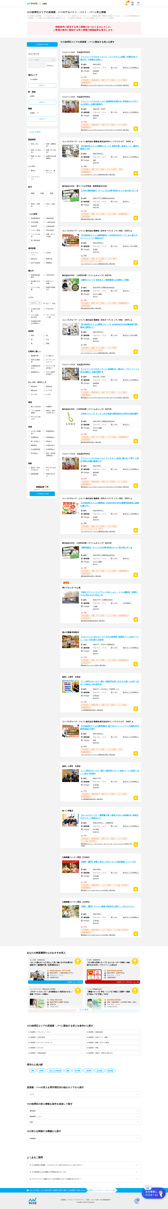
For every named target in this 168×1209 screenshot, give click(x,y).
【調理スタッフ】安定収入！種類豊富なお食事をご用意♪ (105, 280)
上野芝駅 (88, 1071)
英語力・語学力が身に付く (50, 412)
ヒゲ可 (48, 394)
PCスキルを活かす (51, 469)
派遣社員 (49, 259)
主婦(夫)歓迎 (50, 226)
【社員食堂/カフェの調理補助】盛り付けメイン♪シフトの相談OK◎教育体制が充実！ (109, 727)
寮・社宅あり (35, 441)
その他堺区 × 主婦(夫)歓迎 (37, 1053)
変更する (42, 85)
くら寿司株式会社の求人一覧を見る (92, 710)
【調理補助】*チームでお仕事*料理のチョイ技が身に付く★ (106, 548)
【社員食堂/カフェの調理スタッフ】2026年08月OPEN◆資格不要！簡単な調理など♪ (109, 325)
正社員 (48, 253)
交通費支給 (34, 437)
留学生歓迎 (50, 230)
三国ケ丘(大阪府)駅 (55, 1071)
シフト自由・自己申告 (35, 316)
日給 (42, 193)
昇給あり (49, 441)
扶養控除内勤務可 (35, 276)
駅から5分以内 (36, 406)
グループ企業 (95, 1199)
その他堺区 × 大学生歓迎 (36, 1037)
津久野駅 (77, 1071)
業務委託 (49, 263)
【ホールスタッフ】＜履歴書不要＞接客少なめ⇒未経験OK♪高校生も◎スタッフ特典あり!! (109, 816)
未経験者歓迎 (35, 218)
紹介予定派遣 (35, 263)
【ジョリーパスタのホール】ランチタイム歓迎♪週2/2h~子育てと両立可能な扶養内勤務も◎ (109, 459)
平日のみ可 (50, 309)
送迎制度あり (50, 437)
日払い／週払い (50, 205)
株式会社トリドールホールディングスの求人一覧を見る (98, 890)
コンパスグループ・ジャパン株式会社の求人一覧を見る (98, 174)
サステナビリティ (80, 1199)
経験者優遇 (34, 474)
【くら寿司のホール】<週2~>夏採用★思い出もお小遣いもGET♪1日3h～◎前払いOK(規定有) (109, 682)
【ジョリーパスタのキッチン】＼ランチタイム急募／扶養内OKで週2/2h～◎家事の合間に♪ (108, 58)
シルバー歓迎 (35, 230)
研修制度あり (50, 431)
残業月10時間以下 (50, 288)
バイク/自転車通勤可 (35, 412)
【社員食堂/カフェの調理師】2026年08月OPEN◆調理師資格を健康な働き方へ (109, 504)
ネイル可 (34, 394)
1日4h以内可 (50, 275)
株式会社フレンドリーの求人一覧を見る (93, 665)
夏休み (33, 170)
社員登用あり (50, 449)
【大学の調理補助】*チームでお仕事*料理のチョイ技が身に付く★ (109, 191)
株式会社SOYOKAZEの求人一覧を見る (93, 621)
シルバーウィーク (35, 178)
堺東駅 (41, 1071)
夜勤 (47, 343)
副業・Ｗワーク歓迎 (50, 235)
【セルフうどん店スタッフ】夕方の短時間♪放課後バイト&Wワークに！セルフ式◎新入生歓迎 (109, 638)
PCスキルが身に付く (35, 418)
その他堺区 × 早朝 (92, 1048)
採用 (88, 1199)
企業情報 (63, 1199)
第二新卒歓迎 (35, 240)
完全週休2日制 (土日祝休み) (36, 322)
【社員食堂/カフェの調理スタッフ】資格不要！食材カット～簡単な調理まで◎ (109, 147)
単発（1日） (35, 144)
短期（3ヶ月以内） (51, 151)
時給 (33, 193)
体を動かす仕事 (35, 282)
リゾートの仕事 (35, 288)
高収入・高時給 (35, 205)
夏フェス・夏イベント (50, 172)
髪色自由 (34, 386)
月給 (51, 193)
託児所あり (34, 453)
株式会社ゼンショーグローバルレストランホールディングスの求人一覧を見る (105, 85)
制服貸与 (34, 445)
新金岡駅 (110, 1071)
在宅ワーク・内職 (50, 282)
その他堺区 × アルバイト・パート (39, 1032)
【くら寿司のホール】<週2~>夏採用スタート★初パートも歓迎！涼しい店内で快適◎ (109, 772)
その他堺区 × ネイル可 (35, 1048)
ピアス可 (49, 390)
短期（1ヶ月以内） (36, 151)
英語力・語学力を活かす (35, 469)
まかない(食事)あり (36, 432)
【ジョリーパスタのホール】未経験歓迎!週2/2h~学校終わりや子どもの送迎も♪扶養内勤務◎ (109, 102)
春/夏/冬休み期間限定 (51, 157)
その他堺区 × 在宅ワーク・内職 (96, 1037)
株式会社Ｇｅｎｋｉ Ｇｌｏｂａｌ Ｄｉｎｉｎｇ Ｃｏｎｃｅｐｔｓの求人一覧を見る (106, 844)
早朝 (32, 335)
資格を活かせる (50, 475)
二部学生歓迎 (50, 222)
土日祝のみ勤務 (35, 310)
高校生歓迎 (50, 218)
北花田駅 (99, 1071)
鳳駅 (68, 1071)
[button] (84, 1138)
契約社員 (34, 259)
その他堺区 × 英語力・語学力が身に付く (99, 1053)
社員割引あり (50, 445)
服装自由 (34, 390)
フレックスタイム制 (50, 316)
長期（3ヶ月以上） (36, 157)
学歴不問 (34, 226)
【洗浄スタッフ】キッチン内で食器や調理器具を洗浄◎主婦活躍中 (109, 414)
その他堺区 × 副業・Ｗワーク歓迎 (97, 1042)
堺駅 (32, 1071)
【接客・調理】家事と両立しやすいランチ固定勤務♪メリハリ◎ (108, 862)
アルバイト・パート (35, 254)
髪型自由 (49, 386)
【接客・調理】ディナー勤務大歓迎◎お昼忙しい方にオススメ (107, 906)
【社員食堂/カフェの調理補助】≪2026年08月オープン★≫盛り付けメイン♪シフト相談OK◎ (108, 236)
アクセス (70, 1199)
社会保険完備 (35, 449)
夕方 (47, 339)
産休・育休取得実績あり (50, 454)
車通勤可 (49, 406)
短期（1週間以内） (51, 145)
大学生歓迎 (34, 222)
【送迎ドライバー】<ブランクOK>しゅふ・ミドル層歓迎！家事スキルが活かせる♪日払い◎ (109, 593)
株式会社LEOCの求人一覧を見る (91, 219)
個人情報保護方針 (105, 1199)
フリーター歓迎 (35, 235)
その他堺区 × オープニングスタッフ (40, 1042)
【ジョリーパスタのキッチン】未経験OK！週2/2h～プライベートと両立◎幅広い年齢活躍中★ (109, 370)
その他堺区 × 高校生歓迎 (94, 1032)
